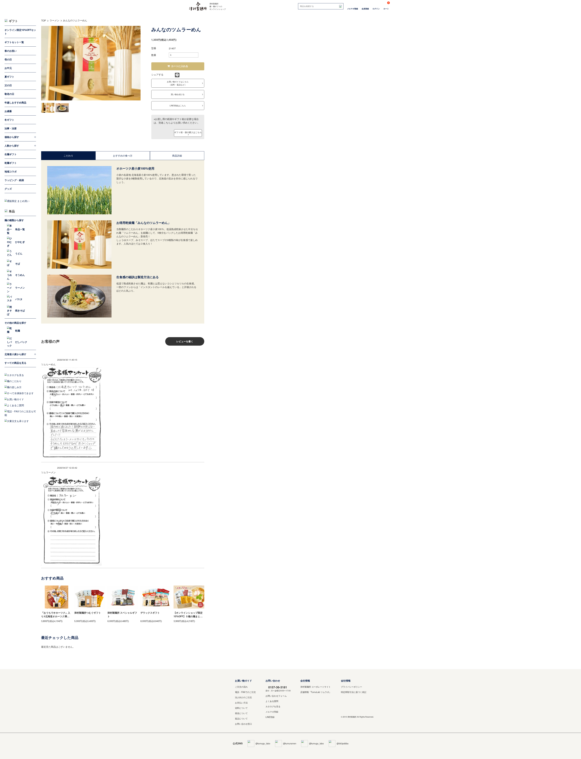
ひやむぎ (20, 242)
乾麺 (17, 330)
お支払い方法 (241, 702)
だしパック (21, 342)
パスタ (18, 299)
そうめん (20, 275)
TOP (43, 20)
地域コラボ (11, 171)
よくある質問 (272, 701)
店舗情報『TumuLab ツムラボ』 (315, 692)
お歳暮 (8, 111)
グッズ (8, 188)
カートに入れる (179, 66)
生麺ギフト (11, 154)
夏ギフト (9, 76)
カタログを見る (273, 706)
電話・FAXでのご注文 (245, 692)
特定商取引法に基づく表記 (353, 692)
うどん (18, 253)
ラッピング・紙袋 (14, 180)
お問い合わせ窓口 (243, 723)
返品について (241, 718)
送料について (241, 707)
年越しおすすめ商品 (15, 102)
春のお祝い (11, 50)
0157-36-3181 (277, 687)
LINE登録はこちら (178, 105)
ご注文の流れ (241, 686)
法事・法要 (11, 128)
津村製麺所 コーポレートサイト (315, 686)
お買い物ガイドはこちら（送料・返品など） (178, 83)
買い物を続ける (178, 94)
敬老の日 (9, 94)
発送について (241, 713)
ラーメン (54, 20)
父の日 (8, 85)
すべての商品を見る (15, 363)
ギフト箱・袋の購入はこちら (188, 132)
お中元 (8, 68)
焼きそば (20, 310)
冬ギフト (9, 119)
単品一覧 (20, 229)
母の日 (8, 59)
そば (17, 263)
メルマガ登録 (272, 711)
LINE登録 (270, 716)
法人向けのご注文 (243, 697)
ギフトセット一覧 (14, 42)
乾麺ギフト (11, 163)
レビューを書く (184, 341)
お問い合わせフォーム (276, 695)
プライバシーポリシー (351, 686)
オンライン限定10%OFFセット (20, 31)
